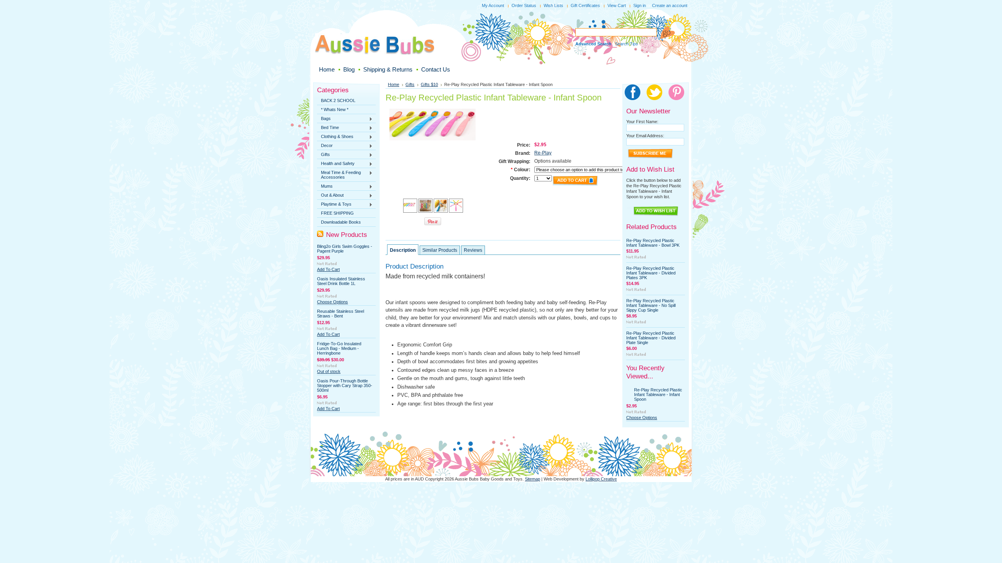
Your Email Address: (645, 135)
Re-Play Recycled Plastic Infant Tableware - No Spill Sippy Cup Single (651, 305)
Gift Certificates (585, 5)
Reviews (473, 250)
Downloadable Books (341, 222)
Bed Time (328, 128)
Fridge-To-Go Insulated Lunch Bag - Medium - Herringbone (339, 348)
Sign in (639, 5)
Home (393, 84)
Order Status (524, 5)
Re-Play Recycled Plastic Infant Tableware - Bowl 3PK (652, 242)
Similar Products (439, 250)
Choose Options (332, 301)
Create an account (669, 5)
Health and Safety (336, 164)
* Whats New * (334, 109)
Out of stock (329, 371)
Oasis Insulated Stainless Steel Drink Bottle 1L (341, 281)
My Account (493, 5)
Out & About (330, 195)
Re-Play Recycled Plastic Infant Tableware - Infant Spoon (658, 394)
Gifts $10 (429, 84)
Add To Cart (328, 269)
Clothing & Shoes (335, 137)
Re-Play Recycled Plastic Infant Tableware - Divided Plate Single (651, 338)
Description (403, 250)
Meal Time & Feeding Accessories (339, 174)
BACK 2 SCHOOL (338, 100)
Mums (325, 186)
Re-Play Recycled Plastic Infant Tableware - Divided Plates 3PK (651, 273)
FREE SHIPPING (337, 213)
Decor (325, 146)
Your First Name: (642, 121)
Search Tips (626, 43)
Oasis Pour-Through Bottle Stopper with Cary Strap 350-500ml (344, 385)
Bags (324, 119)
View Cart (616, 5)
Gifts (323, 155)
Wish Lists (553, 5)
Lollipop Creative (601, 479)
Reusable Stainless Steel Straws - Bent (340, 313)
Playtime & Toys (334, 204)
